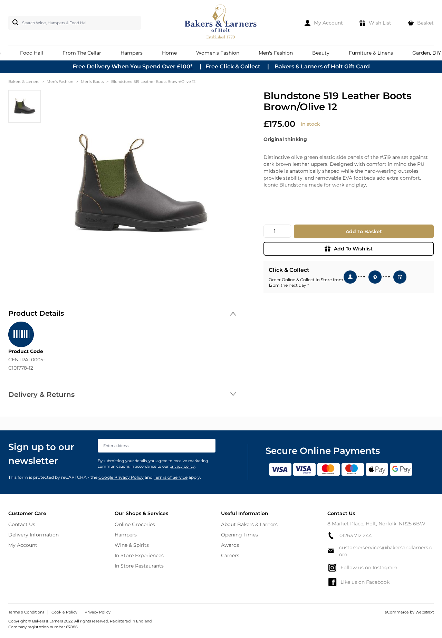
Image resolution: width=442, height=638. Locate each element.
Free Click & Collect (232, 66)
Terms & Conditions (26, 612)
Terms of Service (171, 477)
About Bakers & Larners (249, 524)
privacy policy (182, 466)
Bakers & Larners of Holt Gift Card (322, 66)
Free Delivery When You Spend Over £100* (133, 66)
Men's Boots (92, 81)
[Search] (14, 22)
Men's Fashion (60, 81)
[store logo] (221, 22)
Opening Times (239, 535)
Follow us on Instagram (368, 567)
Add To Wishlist (353, 249)
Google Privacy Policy (121, 477)
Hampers (126, 535)
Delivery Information (33, 535)
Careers (230, 555)
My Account (22, 545)
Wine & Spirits (132, 545)
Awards (230, 545)
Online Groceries (135, 524)
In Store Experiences (139, 555)
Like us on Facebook (365, 582)
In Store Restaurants (139, 566)
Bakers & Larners (23, 81)
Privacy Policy (97, 612)
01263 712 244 (355, 535)
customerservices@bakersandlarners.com (385, 551)
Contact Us (21, 524)
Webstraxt (424, 612)
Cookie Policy (64, 612)
